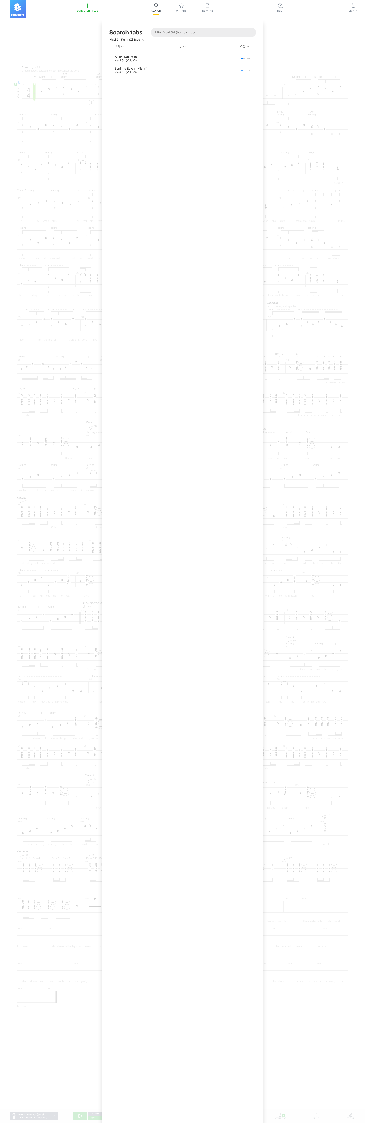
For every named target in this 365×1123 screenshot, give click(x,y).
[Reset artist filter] (142, 39)
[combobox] (120, 46)
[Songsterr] (18, 9)
